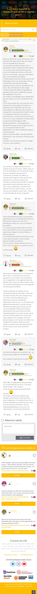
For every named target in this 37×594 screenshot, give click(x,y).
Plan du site (28, 586)
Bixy (10, 454)
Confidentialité (27, 584)
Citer (18, 148)
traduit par (26, 56)
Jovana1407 (13, 511)
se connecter (14, 39)
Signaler (8, 148)
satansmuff (13, 155)
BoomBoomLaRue (15, 262)
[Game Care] (9, 572)
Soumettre (26, 438)
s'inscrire (25, 39)
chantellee (12, 340)
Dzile (10, 482)
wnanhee (12, 47)
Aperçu (17, 475)
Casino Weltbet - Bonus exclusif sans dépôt (14, 471)
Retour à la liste (11, 23)
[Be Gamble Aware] (8, 577)
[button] (33, 471)
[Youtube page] (24, 563)
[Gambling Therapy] (20, 577)
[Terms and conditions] (25, 572)
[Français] (21, 56)
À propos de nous (10, 555)
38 (34, 455)
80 (34, 483)
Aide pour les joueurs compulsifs (14, 586)
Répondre (30, 148)
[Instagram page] (18, 563)
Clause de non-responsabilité (13, 584)
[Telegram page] (12, 563)
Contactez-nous (27, 555)
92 (34, 511)
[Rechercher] (33, 29)
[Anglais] (16, 56)
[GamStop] (30, 577)
